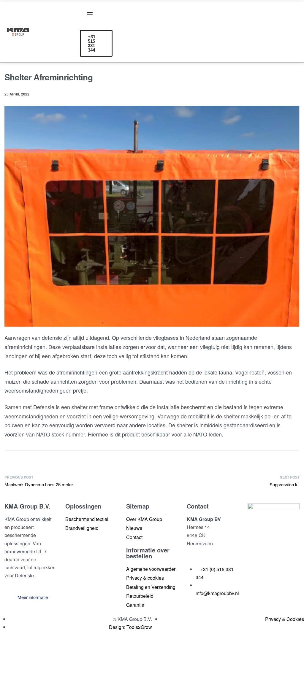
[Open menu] (89, 14)
